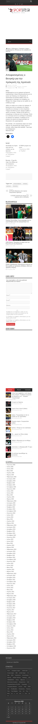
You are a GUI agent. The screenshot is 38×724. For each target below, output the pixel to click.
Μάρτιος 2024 (10, 523)
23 (29, 711)
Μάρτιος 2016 (10, 636)
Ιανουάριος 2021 (11, 597)
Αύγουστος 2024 (11, 513)
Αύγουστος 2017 (11, 607)
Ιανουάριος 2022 (11, 575)
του (8, 695)
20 (19, 711)
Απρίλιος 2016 (10, 634)
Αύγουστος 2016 (11, 626)
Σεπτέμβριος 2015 (11, 646)
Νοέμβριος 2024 (11, 507)
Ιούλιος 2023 (10, 539)
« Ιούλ (8, 717)
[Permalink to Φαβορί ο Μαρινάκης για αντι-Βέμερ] (8, 444)
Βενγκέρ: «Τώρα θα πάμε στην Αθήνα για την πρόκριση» (11, 162)
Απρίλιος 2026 (10, 472)
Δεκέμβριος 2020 (11, 599)
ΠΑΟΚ (29, 686)
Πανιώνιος (28, 688)
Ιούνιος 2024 (10, 517)
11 (12, 709)
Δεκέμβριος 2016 (11, 618)
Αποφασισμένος (17, 183)
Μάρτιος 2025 (10, 499)
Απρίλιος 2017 (10, 609)
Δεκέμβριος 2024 (11, 505)
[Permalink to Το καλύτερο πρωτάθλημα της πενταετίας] (8, 457)
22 (26, 711)
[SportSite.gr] (19, 13)
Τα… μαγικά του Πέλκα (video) (20, 434)
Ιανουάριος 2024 (11, 527)
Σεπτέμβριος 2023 (11, 535)
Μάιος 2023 (10, 543)
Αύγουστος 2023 (11, 537)
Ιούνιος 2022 (10, 565)
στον (26, 693)
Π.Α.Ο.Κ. (20, 686)
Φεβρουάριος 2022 (11, 573)
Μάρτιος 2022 (10, 571)
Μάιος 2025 (10, 495)
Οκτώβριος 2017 (11, 605)
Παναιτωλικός (22, 688)
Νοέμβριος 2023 (11, 531)
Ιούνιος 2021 (10, 587)
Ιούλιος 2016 (10, 628)
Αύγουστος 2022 (11, 561)
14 (22, 709)
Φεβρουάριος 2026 (11, 476)
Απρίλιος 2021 (10, 591)
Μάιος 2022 (10, 567)
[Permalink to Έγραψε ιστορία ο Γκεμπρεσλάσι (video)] (8, 425)
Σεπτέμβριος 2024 (11, 511)
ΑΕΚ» (12, 675)
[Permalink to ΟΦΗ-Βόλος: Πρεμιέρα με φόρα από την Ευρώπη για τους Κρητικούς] (19, 240)
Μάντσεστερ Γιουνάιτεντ (12, 682)
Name (7, 295)
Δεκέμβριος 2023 (11, 529)
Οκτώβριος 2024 (11, 509)
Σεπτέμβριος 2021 (11, 581)
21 (22, 711)
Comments (28, 389)
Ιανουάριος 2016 (11, 640)
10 (8, 709)
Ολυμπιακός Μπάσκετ (12, 686)
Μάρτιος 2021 (10, 593)
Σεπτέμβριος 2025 (11, 487)
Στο (23, 691)
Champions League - (16, 670)
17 (8, 711)
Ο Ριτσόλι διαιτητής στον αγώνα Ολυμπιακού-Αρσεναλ (18, 191)
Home (9, 48)
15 (26, 709)
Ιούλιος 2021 (10, 585)
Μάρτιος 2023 (10, 547)
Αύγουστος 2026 (11, 464)
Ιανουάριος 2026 (11, 478)
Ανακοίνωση (18, 675)
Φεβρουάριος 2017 (11, 613)
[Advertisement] (19, 26)
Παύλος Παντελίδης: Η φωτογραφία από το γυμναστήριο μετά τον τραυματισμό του (18, 220)
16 (29, 709)
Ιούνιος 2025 (10, 493)
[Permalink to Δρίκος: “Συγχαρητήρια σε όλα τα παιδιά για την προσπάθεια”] (8, 419)
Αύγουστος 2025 (11, 489)
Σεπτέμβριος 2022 (11, 559)
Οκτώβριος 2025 (11, 485)
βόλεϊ (8, 693)
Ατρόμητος (24, 677)
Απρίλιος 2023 (10, 545)
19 (15, 711)
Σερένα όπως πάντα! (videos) (19, 408)
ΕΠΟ (29, 677)
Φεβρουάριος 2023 (11, 549)
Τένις (27, 691)
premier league (22, 672)
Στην (20, 691)
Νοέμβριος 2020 (11, 601)
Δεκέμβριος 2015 (11, 642)
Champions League (24, 48)
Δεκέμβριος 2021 (11, 577)
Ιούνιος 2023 (10, 541)
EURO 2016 (24, 670)
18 (12, 711)
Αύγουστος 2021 (11, 583)
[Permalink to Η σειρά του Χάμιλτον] (8, 406)
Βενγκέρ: (9, 186)
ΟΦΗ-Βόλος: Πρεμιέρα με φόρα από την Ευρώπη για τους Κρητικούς (18, 243)
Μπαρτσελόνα (22, 682)
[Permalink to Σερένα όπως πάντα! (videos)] (8, 412)
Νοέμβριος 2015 (11, 644)
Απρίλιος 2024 (10, 521)
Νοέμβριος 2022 (11, 555)
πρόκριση (15, 186)
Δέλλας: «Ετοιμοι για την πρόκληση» (21, 427)
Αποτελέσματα (25, 675)
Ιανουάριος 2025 (11, 503)
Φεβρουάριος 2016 (11, 638)
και (17, 693)
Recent (19, 389)
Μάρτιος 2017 (10, 611)
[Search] (31, 1)
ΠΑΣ (8, 688)
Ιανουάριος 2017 (11, 616)
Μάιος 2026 (10, 470)
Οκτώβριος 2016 (11, 622)
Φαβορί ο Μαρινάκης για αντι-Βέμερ (21, 440)
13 (19, 709)
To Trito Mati (14, 85)
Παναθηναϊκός (14, 688)
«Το (28, 672)
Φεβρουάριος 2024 (11, 525)
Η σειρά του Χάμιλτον (17, 402)
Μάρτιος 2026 (10, 474)
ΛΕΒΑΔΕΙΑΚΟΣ (10, 679)
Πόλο (8, 691)
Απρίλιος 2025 (10, 497)
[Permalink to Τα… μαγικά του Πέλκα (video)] (8, 438)
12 (15, 709)
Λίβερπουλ (22, 679)
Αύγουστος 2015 (11, 648)
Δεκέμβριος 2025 (11, 480)
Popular (10, 389)
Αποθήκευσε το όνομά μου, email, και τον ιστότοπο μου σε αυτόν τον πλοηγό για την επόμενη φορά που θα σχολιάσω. (17, 313)
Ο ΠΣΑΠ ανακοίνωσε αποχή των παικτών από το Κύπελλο (20, 196)
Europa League (10, 672)
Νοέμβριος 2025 (11, 483)
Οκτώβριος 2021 (11, 579)
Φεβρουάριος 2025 (11, 501)
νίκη (20, 693)
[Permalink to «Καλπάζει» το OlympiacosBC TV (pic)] (8, 451)
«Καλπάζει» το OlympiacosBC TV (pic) (22, 447)
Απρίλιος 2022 (10, 569)
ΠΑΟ (25, 686)
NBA (16, 672)
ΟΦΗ (28, 682)
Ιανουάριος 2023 (11, 551)
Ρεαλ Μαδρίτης (14, 691)
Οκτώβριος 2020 (11, 603)
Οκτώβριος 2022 (11, 557)
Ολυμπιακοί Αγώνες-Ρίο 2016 (13, 684)
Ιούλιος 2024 (10, 515)
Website (8, 305)
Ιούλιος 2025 (10, 491)
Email (7, 300)
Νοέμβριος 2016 (11, 620)
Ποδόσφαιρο (15, 48)
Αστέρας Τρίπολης (17, 677)
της (29, 693)
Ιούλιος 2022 (10, 563)
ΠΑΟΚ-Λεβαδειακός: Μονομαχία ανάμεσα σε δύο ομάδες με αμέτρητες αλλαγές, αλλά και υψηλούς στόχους (19, 266)
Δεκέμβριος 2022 (11, 553)
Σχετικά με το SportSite (13, 662)
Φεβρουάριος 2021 (11, 595)
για (11, 693)
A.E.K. (8, 670)
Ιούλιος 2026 (10, 466)
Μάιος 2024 (10, 519)
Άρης (8, 675)
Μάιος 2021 (10, 589)
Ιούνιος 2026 (10, 468)
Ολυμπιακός (19, 86)
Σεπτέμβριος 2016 (11, 624)
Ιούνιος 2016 (10, 630)
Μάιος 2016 (10, 632)
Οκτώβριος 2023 (11, 533)
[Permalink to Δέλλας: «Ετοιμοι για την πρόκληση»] (8, 432)
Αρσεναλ (25, 183)
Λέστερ (17, 679)
